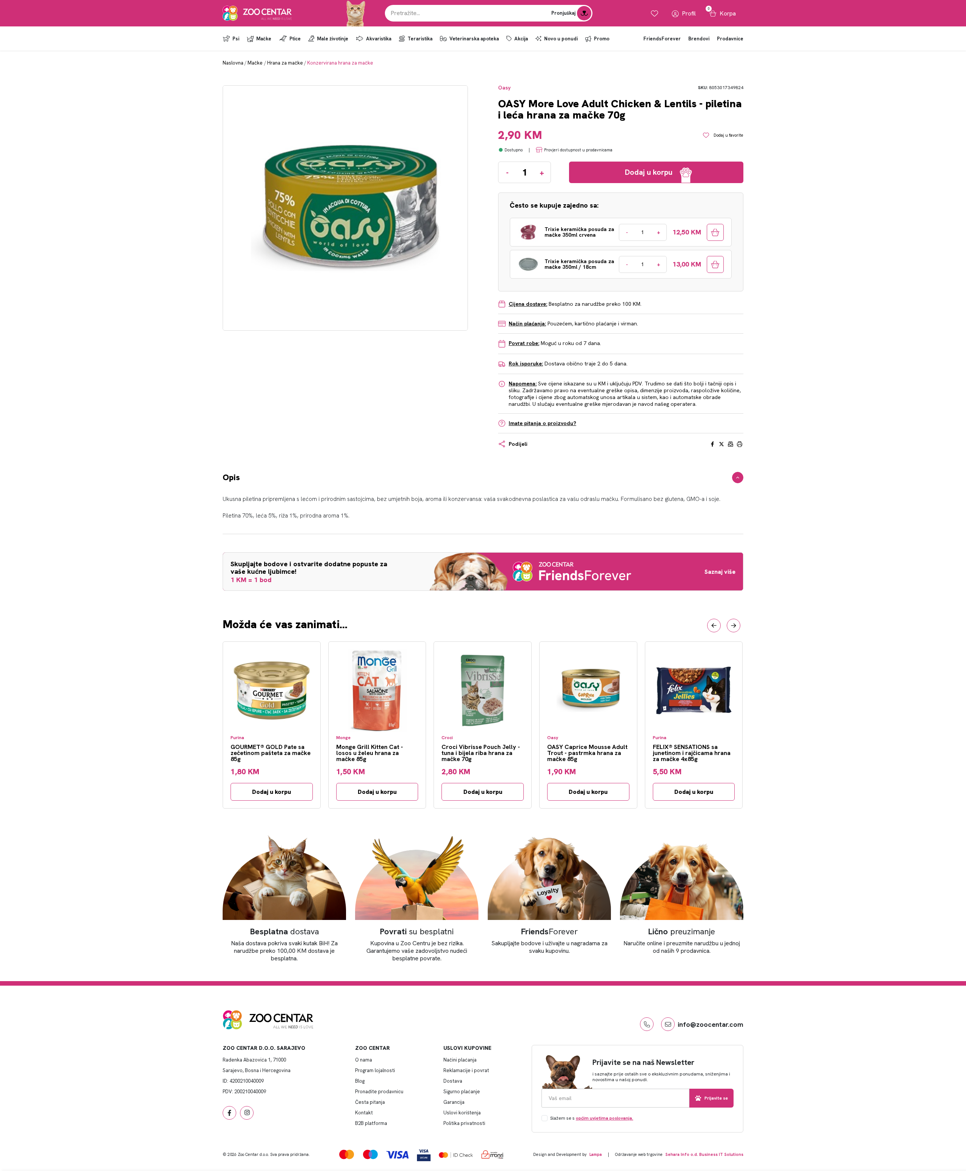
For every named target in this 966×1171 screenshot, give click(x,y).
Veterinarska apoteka (474, 38)
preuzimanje (681, 931)
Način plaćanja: (527, 323)
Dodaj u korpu (271, 792)
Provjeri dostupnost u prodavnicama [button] (578, 150)
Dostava (452, 1081)
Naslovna (233, 63)
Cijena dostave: (528, 303)
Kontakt (364, 1112)
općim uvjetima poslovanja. (604, 1118)
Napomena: (523, 383)
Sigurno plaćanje (461, 1091)
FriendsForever (662, 38)
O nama (363, 1060)
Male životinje (332, 38)
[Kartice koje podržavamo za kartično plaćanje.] (346, 1154)
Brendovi (698, 38)
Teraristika (420, 38)
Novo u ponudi (561, 38)
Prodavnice (730, 38)
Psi (235, 38)
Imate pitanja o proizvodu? (542, 423)
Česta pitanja (370, 1102)
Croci (447, 737)
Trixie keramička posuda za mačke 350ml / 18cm (579, 264)
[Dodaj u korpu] (715, 232)
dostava (284, 931)
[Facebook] (229, 1113)
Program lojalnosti (375, 1070)
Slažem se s (591, 1118)
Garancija (454, 1102)
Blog (360, 1081)
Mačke (263, 38)
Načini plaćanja (460, 1060)
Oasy (504, 87)
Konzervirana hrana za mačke (340, 63)
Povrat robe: (524, 343)
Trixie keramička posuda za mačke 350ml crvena (579, 232)
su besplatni (417, 931)
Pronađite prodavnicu (379, 1091)
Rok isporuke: (526, 363)
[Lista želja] (654, 13)
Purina (237, 737)
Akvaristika (378, 38)
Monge (343, 737)
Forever (549, 931)
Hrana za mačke (285, 63)
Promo (601, 38)
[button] (714, 625)
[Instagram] (247, 1113)
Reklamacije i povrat (466, 1070)
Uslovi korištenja (462, 1112)
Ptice (295, 38)
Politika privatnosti (464, 1123)
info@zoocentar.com (710, 1024)
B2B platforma (371, 1123)
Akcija (521, 38)
